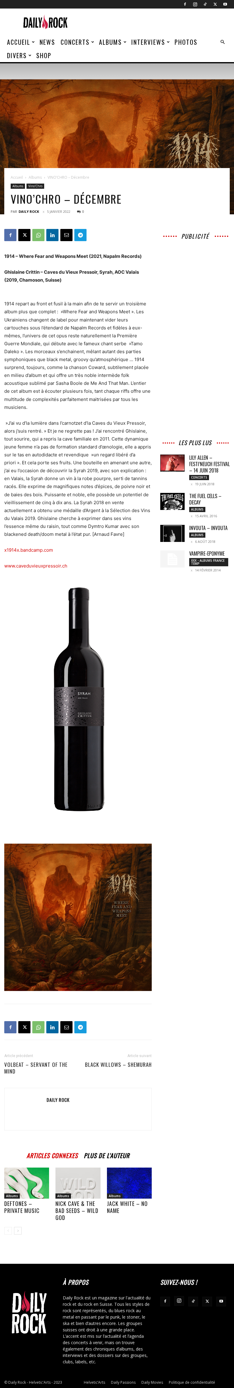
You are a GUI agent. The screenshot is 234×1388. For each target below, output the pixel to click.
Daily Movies (152, 1382)
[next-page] (18, 1231)
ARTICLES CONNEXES (52, 1154)
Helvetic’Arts (94, 1382)
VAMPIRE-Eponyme (207, 553)
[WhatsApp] (38, 235)
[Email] (66, 235)
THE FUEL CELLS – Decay (205, 499)
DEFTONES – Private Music (22, 1207)
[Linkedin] (52, 235)
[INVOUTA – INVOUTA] (172, 533)
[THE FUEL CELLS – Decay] (172, 501)
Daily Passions (123, 1382)
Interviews (148, 42)
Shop (43, 55)
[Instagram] (195, 4)
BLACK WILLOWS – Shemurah (118, 1064)
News (47, 42)
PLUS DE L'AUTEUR (106, 1154)
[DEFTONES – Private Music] (26, 1183)
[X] (215, 4)
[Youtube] (225, 4)
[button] (222, 42)
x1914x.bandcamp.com (28, 550)
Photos (186, 42)
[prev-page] (8, 1231)
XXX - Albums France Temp (208, 562)
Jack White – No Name (127, 1207)
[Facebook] (185, 4)
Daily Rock (29, 211)
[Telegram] (80, 235)
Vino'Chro (35, 186)
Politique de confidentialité (192, 1382)
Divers (17, 55)
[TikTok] (205, 4)
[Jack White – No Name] (129, 1183)
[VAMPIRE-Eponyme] (172, 558)
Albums (110, 42)
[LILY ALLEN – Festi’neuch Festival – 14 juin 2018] (172, 463)
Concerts (75, 42)
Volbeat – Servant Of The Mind (36, 1068)
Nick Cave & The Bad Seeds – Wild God (76, 1210)
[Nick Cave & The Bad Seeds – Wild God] (77, 1183)
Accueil (18, 42)
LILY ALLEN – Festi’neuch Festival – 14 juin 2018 (209, 464)
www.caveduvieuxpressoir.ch (35, 566)
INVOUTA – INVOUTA (208, 528)
